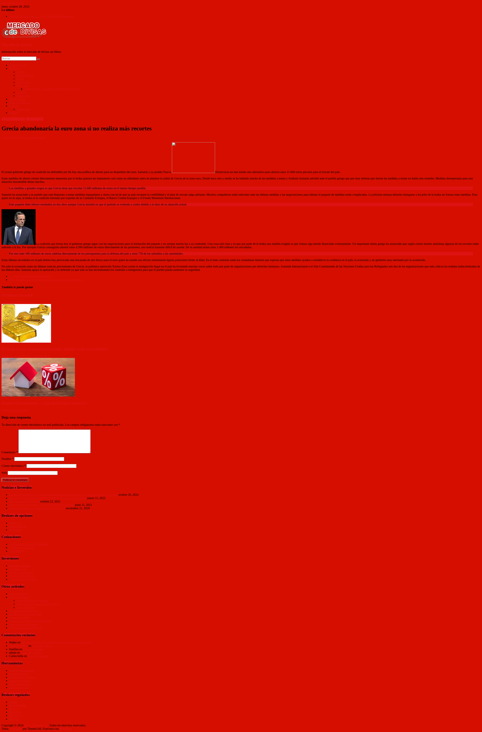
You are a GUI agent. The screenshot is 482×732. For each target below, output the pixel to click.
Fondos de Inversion (21, 575)
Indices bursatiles (19, 687)
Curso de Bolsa (26, 607)
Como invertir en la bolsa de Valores (38, 604)
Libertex (22, 92)
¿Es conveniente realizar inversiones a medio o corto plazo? (56, 642)
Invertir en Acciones (21, 572)
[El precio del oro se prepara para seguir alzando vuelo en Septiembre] (26, 341)
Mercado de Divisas (17, 45)
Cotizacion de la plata (22, 547)
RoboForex (23, 109)
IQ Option (23, 85)
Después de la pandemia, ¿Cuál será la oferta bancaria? (41, 16)
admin (25, 137)
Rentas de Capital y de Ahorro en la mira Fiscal (37, 508)
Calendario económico (22, 677)
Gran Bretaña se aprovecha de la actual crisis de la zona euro (47, 279)
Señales (13, 112)
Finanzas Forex (18, 593)
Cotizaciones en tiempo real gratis (29, 544)
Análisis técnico (18, 673)
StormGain (23, 95)
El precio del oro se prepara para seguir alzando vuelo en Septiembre (55, 349)
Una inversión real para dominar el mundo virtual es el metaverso (47, 498)
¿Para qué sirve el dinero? (24, 501)
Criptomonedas (18, 65)
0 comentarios (37, 137)
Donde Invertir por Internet (25, 614)
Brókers (13, 68)
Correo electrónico (14, 465)
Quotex (21, 72)
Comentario (10, 452)
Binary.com (23, 82)
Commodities (17, 551)
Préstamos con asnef (17, 295)
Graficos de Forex (20, 684)
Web (4, 472)
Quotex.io (15, 522)
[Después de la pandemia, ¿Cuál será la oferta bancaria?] (38, 395)
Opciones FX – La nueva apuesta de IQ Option (52, 88)
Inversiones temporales (22, 579)
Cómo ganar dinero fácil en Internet (30, 621)
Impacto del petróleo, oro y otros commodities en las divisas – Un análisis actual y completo (63, 494)
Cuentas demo (17, 99)
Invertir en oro (17, 569)
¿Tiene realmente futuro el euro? (30, 276)
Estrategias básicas (20, 680)
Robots (13, 105)
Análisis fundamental (21, 670)
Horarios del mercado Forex (25, 627)
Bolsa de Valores (19, 597)
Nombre (8, 458)
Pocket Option (25, 75)
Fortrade (14, 719)
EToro (20, 78)
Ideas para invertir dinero (24, 624)
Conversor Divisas (20, 102)
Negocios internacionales (24, 610)
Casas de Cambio (19, 617)
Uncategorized (34, 119)
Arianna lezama (18, 645)
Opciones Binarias (20, 565)
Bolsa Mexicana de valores (33, 600)
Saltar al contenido (13, 3)
